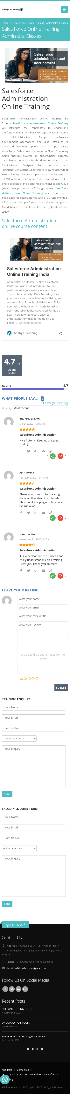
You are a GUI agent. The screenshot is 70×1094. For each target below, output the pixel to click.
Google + (25, 989)
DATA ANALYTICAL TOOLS (16, 1022)
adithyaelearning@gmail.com (30, 968)
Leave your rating (55, 403)
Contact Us (23, 1069)
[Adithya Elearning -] (12, 9)
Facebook (5, 989)
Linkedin (18, 989)
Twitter (12, 989)
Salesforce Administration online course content (29, 223)
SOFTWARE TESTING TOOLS (17, 1008)
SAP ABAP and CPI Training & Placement (23, 1036)
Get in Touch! (15, 925)
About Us (7, 1069)
